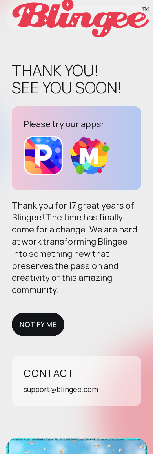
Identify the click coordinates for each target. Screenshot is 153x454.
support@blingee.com (61, 389)
